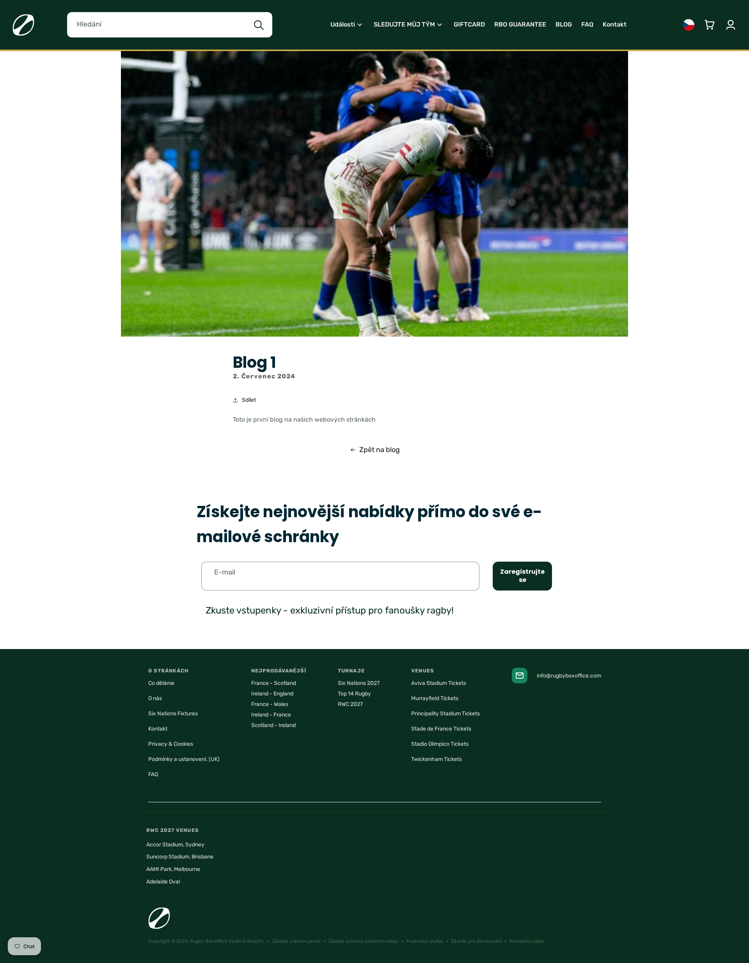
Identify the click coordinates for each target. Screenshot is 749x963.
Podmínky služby (424, 941)
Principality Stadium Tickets (445, 713)
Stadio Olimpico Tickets (440, 744)
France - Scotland (273, 683)
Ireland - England (272, 693)
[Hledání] (258, 25)
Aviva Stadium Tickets (438, 683)
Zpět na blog (379, 449)
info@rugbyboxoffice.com (569, 675)
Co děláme (161, 683)
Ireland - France (271, 714)
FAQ (153, 774)
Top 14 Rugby (354, 693)
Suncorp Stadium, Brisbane (179, 856)
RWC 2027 (350, 704)
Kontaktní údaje (526, 941)
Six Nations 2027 (359, 683)
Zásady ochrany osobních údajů (363, 941)
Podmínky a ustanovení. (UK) (184, 759)
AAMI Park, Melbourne (173, 869)
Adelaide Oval (163, 881)
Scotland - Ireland (273, 725)
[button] (347, 24)
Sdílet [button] (249, 400)
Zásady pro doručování (476, 941)
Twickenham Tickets (436, 759)
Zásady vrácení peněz (296, 941)
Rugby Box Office (208, 941)
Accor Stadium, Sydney (175, 844)
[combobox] (169, 24)
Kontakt (157, 728)
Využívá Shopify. (246, 941)
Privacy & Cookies (170, 744)
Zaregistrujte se (522, 575)
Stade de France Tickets (441, 728)
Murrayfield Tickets (434, 698)
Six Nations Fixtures (173, 713)
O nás (155, 698)
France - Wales (269, 704)
